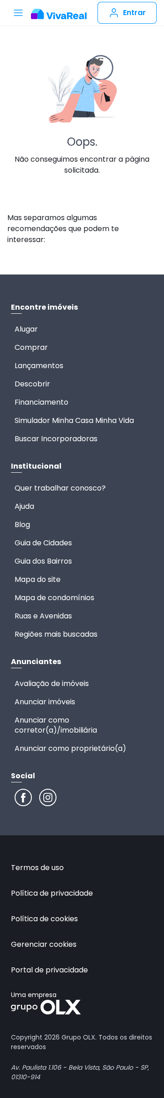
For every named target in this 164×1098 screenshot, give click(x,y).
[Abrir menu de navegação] (18, 13)
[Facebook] (23, 797)
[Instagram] (47, 797)
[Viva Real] (59, 14)
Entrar (134, 12)
